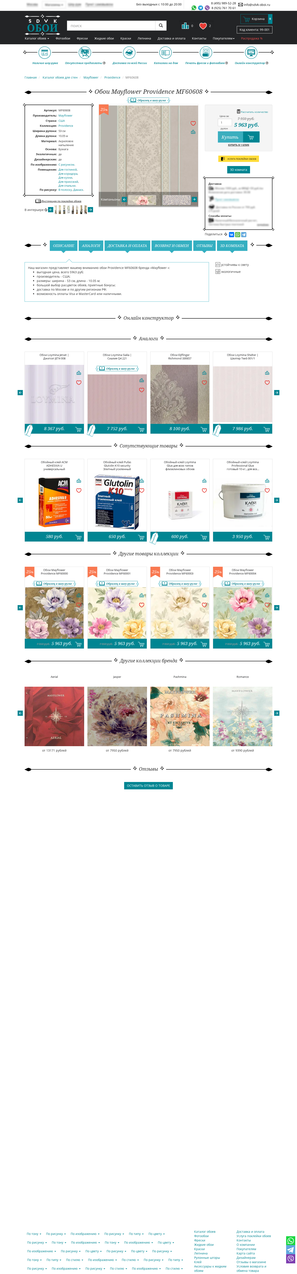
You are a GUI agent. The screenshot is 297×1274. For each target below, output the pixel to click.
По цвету (155, 1234)
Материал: (49, 141)
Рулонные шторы (207, 1258)
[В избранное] (193, 123)
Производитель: (45, 115)
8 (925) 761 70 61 (224, 8)
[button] (20, 392)
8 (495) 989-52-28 (223, 3)
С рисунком (66, 164)
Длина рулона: (46, 136)
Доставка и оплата (171, 38)
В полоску (65, 190)
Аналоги (91, 245)
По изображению (43, 164)
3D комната (238, 170)
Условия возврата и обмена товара (251, 1268)
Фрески (82, 38)
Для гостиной (67, 169)
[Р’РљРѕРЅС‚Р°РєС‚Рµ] (231, 234)
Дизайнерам (246, 1258)
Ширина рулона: (45, 131)
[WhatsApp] (237, 234)
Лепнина (144, 38)
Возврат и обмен (172, 245)
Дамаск (78, 190)
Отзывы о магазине (251, 1262)
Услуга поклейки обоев (254, 1236)
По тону (33, 1234)
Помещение (47, 169)
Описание (63, 245)
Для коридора (67, 174)
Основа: (51, 149)
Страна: (51, 121)
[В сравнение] (193, 131)
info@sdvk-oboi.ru (256, 5)
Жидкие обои (104, 38)
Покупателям (222, 38)
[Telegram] (243, 234)
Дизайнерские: (45, 159)
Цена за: (224, 116)
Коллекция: (48, 126)
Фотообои (63, 38)
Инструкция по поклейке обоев (61, 201)
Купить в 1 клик (238, 144)
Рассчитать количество (254, 112)
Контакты (199, 38)
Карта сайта (246, 1253)
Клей (198, 1262)
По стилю (73, 1260)
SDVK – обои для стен (42, 25)
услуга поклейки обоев (241, 158)
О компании (246, 1245)
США (61, 121)
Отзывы (204, 245)
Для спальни (66, 186)
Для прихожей (68, 182)
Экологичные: (46, 154)
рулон (224, 128)
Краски (125, 38)
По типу (135, 1234)
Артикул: (50, 110)
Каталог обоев (36, 38)
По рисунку (48, 190)
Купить (231, 137)
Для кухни (65, 177)
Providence (65, 126)
